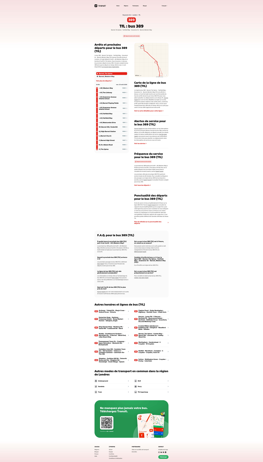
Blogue (145, 5)
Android (111, 431)
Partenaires (136, 5)
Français (164, 5)
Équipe (111, 451)
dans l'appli (100, 263)
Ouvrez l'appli (138, 128)
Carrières (111, 454)
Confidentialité (113, 456)
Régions (126, 5)
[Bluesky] (161, 452)
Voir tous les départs (141, 185)
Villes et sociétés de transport (140, 449)
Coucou (97, 447)
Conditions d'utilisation (115, 458)
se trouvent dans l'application (110, 67)
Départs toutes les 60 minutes (132, 36)
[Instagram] (159, 452)
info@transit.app (163, 449)
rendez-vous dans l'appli (141, 277)
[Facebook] (163, 452)
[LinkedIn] (165, 452)
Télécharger (163, 457)
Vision (118, 5)
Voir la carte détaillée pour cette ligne (148, 111)
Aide (96, 456)
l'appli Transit (159, 171)
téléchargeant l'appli (140, 251)
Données (134, 451)
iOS (107, 431)
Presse (96, 454)
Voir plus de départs (103, 81)
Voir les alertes (139, 143)
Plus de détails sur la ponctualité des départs (147, 222)
